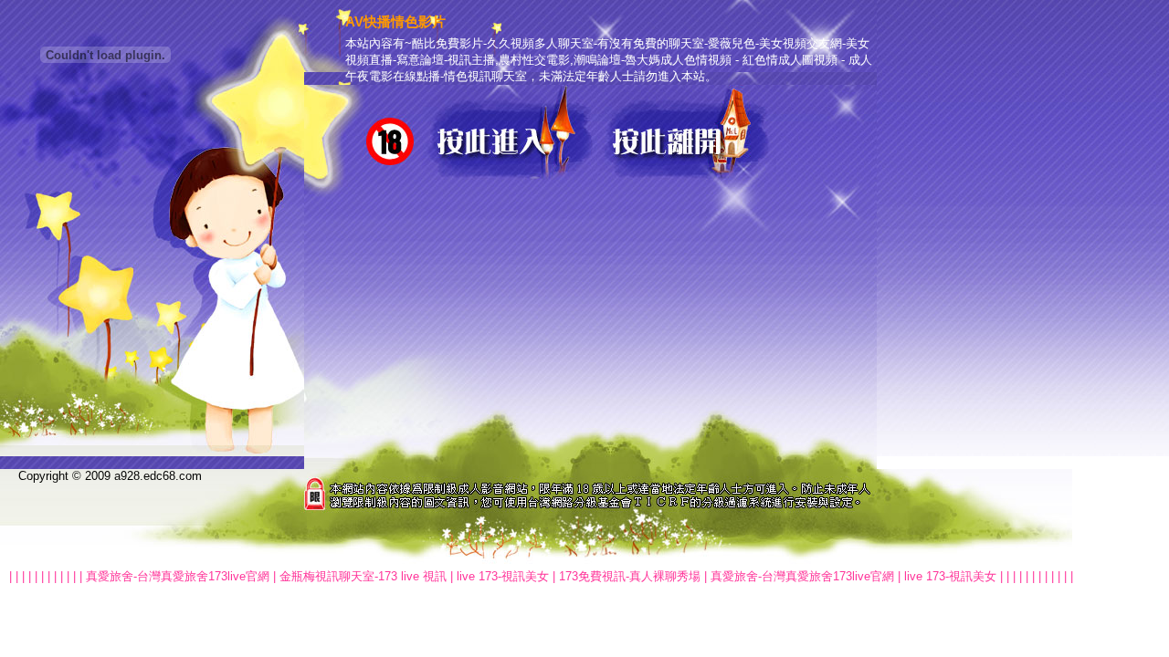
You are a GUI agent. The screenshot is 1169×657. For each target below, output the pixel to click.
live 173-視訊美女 (503, 576)
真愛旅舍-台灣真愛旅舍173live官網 (177, 576)
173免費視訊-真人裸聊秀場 (629, 576)
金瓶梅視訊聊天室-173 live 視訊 (363, 576)
